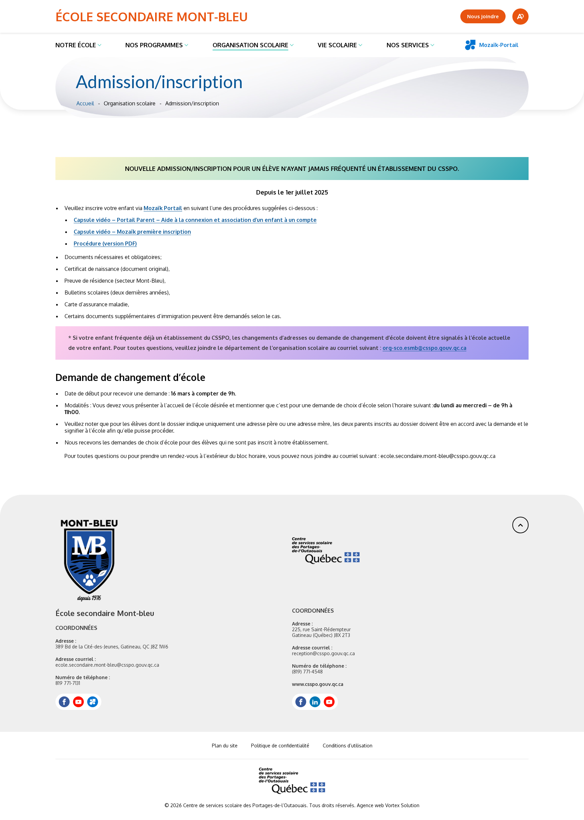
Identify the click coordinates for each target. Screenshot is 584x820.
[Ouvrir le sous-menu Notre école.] (99, 45)
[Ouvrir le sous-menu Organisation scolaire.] (292, 45)
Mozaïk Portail (163, 208)
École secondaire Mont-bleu (151, 16)
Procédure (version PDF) (105, 243)
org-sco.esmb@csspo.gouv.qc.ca (424, 347)
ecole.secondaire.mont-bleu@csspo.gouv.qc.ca (107, 665)
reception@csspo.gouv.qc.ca (323, 653)
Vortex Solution (402, 805)
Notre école (75, 45)
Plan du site (225, 745)
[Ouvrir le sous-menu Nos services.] (432, 45)
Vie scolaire (337, 45)
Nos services (408, 45)
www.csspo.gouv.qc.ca (317, 684)
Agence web (370, 805)
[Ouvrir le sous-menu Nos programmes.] (186, 45)
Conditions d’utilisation (347, 745)
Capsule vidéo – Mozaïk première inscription (132, 231)
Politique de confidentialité (280, 745)
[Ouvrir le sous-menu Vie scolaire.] (360, 45)
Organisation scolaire (250, 45)
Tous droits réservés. (332, 805)
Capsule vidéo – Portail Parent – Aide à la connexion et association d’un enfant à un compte (195, 219)
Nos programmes (154, 45)
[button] (520, 525)
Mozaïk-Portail (498, 45)
